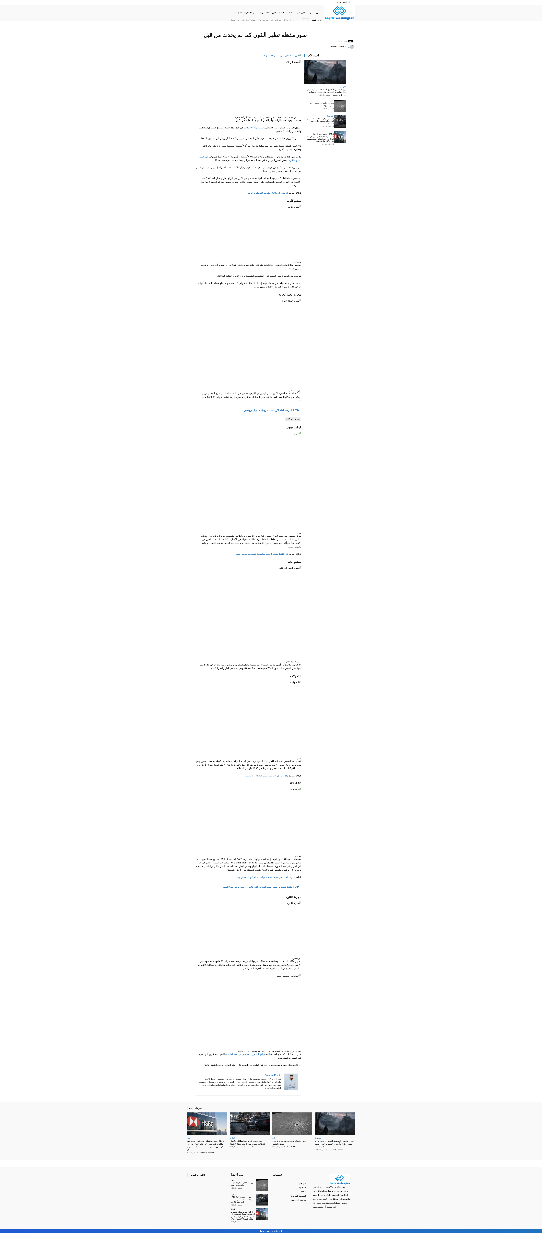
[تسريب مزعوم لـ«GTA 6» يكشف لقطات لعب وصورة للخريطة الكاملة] (340, 121)
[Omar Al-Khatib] (352, 47)
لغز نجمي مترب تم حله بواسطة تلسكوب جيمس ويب (262, 877)
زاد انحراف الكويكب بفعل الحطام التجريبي (267, 775)
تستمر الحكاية (293, 419)
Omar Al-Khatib (337, 47)
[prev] (307, 20)
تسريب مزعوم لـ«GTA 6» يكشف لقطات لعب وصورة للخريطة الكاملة (320, 121)
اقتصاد (331, 131)
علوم (350, 41)
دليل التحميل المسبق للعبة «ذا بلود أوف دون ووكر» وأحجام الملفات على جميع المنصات (326, 90)
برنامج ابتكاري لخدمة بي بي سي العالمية (246, 1054)
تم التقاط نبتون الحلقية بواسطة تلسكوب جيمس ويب (262, 553)
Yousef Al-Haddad (339, 95)
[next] (303, 20)
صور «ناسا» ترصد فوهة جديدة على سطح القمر (322, 104)
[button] (317, 13)
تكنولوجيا (343, 86)
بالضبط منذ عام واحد (254, 127)
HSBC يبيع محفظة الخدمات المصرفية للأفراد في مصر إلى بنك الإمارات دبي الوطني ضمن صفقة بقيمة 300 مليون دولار (251, 20)
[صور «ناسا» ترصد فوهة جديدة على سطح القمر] (340, 106)
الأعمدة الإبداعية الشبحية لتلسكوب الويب (267, 192)
